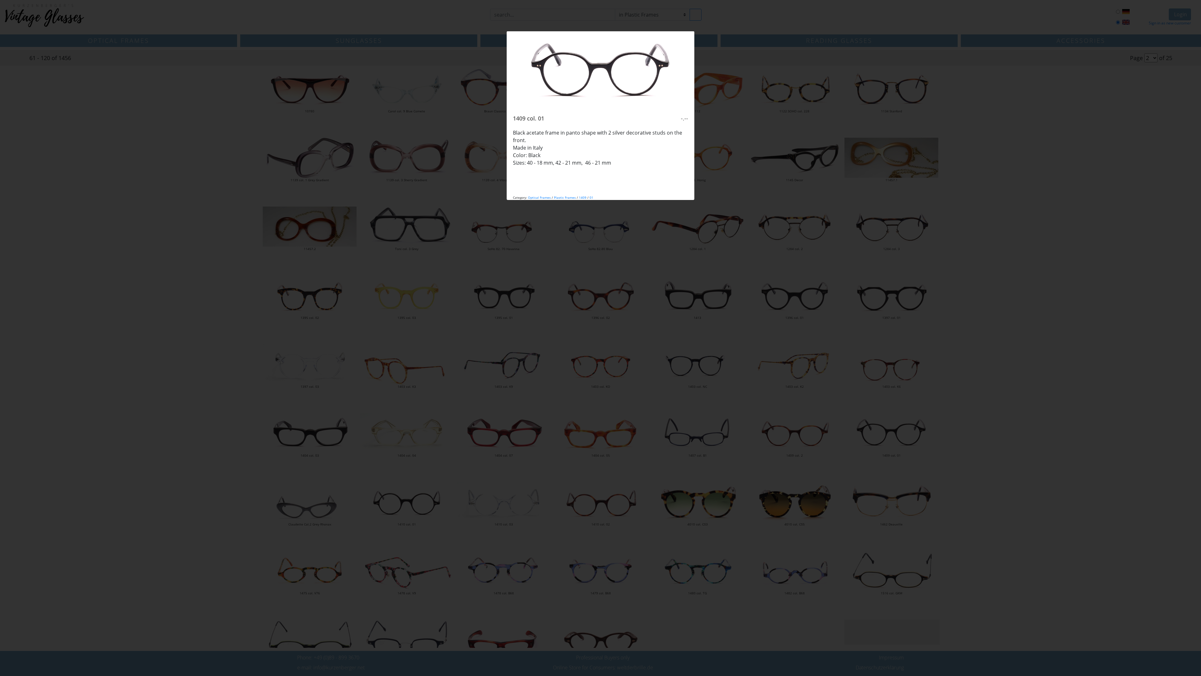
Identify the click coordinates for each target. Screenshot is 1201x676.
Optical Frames (539, 197)
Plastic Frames (565, 197)
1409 (582, 197)
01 (591, 197)
